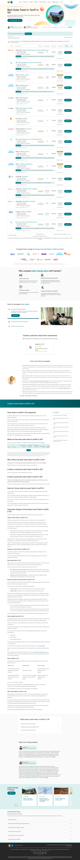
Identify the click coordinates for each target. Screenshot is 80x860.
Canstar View (21, 845)
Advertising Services (34, 850)
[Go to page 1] (15, 803)
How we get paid (31, 849)
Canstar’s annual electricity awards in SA (41, 381)
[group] (28, 446)
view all (11, 793)
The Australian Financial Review (29, 771)
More (29, 450)
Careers (54, 849)
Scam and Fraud (50, 849)
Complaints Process (46, 850)
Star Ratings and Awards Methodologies (63, 849)
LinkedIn (53, 756)
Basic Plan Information (60, 58)
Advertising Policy (37, 849)
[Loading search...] (71, 2)
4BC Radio (38, 771)
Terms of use (18, 849)
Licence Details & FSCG (24, 849)
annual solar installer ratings (64, 388)
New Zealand (40, 850)
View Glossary (68, 234)
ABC (21, 771)
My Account (16, 845)
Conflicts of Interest (44, 849)
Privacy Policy (13, 849)
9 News (50, 770)
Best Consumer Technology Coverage (32, 774)
